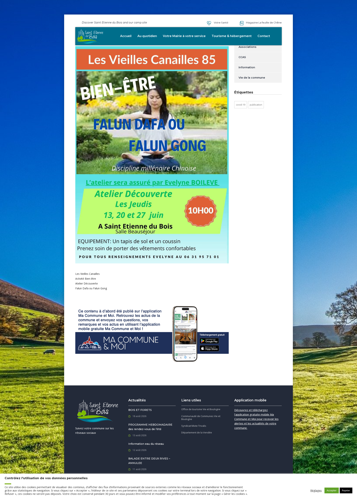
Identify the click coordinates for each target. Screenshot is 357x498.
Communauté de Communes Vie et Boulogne (200, 418)
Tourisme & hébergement (232, 36)
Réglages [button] (316, 490)
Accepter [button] (332, 490)
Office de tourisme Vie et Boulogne (200, 409)
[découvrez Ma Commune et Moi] (152, 333)
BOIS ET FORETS (140, 410)
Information (247, 67)
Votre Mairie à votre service (184, 36)
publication (256, 104)
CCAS (242, 57)
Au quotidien (147, 36)
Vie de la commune (252, 77)
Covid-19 (240, 104)
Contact (264, 36)
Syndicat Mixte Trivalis (193, 425)
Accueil (125, 36)
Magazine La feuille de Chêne (264, 22)
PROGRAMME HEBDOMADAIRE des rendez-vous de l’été (150, 427)
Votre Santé (221, 22)
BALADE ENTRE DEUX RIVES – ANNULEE (149, 461)
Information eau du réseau (146, 444)
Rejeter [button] (346, 490)
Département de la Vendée (196, 432)
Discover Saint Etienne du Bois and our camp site (114, 22)
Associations (247, 47)
